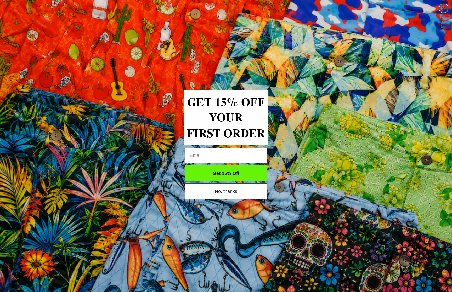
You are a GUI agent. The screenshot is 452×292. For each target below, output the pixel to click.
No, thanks (226, 191)
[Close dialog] (443, 8)
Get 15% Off (226, 173)
